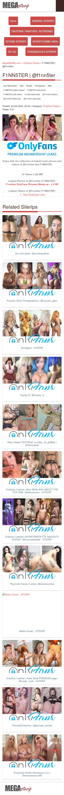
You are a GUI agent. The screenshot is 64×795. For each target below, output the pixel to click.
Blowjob (29, 86)
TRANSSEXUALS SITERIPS (41, 51)
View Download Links (34, 194)
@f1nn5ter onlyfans (50, 94)
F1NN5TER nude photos (36, 90)
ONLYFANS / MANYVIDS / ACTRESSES (32, 31)
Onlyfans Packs (51, 106)
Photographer (40, 86)
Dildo (22, 86)
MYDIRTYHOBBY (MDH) (45, 41)
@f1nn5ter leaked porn (12, 99)
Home (13, 21)
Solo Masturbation (10, 86)
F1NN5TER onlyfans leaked (13, 90)
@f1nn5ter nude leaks (32, 99)
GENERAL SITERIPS (43, 21)
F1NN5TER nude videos (12, 94)
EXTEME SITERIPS (16, 41)
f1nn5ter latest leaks (32, 94)
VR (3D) (12, 51)
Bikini (50, 86)
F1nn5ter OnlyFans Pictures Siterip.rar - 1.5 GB (32, 184)
